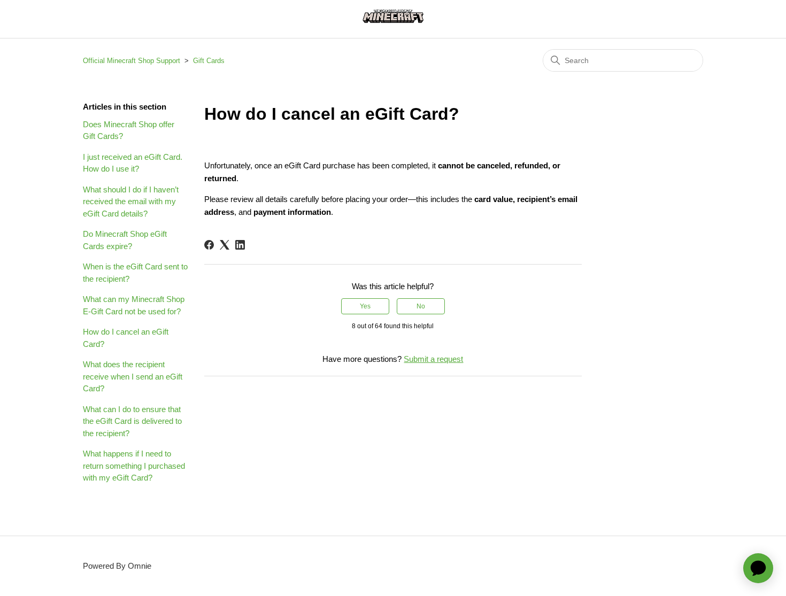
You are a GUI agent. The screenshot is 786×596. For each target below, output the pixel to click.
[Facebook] (209, 245)
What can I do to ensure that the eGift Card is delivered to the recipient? (132, 421)
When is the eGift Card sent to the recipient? (135, 272)
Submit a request (433, 358)
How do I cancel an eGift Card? (125, 338)
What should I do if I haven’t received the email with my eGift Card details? (131, 201)
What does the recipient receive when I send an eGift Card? (132, 376)
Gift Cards (209, 61)
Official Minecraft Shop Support (131, 61)
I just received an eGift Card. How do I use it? (132, 163)
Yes (365, 306)
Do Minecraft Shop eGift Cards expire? (125, 240)
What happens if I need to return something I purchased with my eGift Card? (134, 465)
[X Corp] (224, 245)
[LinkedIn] (240, 245)
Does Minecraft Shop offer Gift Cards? (128, 130)
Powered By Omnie (117, 565)
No (421, 306)
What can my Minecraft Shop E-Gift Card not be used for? (133, 305)
